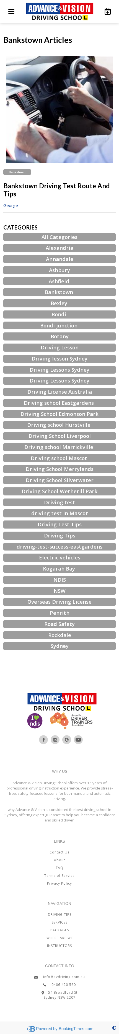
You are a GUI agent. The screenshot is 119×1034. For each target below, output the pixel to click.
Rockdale (59, 634)
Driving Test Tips (60, 524)
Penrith (59, 612)
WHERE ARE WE (59, 938)
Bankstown (17, 172)
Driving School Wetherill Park (59, 491)
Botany (60, 336)
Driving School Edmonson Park (59, 413)
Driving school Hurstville (59, 424)
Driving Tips (59, 535)
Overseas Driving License (59, 601)
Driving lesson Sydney (59, 358)
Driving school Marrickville (59, 446)
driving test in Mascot (59, 513)
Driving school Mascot (60, 458)
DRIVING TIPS (59, 914)
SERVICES (60, 922)
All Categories (59, 236)
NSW (60, 590)
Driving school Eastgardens (59, 402)
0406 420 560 (63, 984)
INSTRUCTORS (59, 945)
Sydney (60, 645)
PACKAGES (59, 930)
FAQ (59, 867)
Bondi (59, 314)
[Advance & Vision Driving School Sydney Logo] (59, 11)
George (10, 205)
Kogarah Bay (59, 568)
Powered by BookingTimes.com (65, 1028)
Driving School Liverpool (60, 435)
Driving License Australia (59, 391)
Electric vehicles (59, 557)
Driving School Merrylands (60, 468)
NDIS (59, 579)
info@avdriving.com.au (63, 976)
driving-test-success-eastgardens (59, 546)
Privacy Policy (59, 883)
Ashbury (59, 269)
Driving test (59, 502)
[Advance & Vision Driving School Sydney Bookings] (105, 11)
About (59, 860)
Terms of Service (59, 875)
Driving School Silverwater (60, 480)
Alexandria (59, 247)
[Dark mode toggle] (114, 1028)
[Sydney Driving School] (43, 739)
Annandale (59, 258)
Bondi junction (59, 325)
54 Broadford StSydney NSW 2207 (61, 995)
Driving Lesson (60, 347)
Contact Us (59, 852)
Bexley (60, 303)
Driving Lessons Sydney (59, 369)
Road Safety (59, 623)
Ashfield (60, 281)
